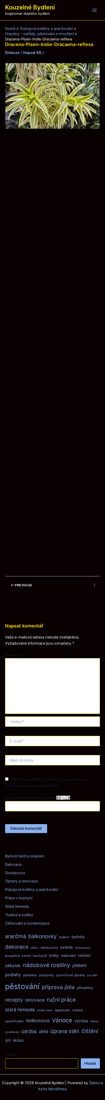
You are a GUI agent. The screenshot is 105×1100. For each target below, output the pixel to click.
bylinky (78, 936)
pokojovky (46, 975)
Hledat (10, 1054)
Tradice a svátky (19, 915)
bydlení (64, 937)
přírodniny (85, 988)
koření (26, 956)
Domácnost (15, 873)
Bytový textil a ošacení (24, 856)
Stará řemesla (17, 906)
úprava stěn (64, 1031)
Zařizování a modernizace (27, 923)
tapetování (62, 1010)
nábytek (13, 965)
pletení (79, 965)
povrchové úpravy (70, 975)
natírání (84, 955)
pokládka (30, 975)
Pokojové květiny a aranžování (31, 889)
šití (8, 1040)
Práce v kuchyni (18, 898)
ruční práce (61, 999)
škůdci (18, 1040)
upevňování (14, 1021)
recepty (14, 1000)
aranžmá (15, 936)
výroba (81, 1020)
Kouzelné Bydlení (30, 7)
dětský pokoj (49, 947)
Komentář (14, 655)
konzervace (82, 947)
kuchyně (40, 955)
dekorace (17, 947)
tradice (77, 1010)
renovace (35, 1000)
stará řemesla (20, 1009)
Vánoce (62, 1020)
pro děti (92, 975)
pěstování (22, 986)
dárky (34, 947)
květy (54, 955)
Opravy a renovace (21, 881)
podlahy (13, 974)
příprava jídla (58, 987)
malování (68, 955)
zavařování (12, 1032)
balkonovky (42, 936)
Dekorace (13, 864)
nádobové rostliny (46, 965)
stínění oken (44, 1010)
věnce (94, 1021)
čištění (90, 1031)
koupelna (12, 955)
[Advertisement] (52, 353)
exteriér (66, 947)
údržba (28, 1031)
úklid (43, 1031)
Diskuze (12, 52)
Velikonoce (38, 1020)
